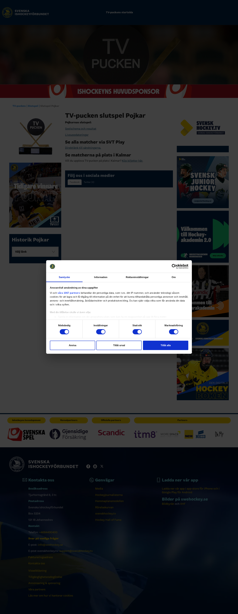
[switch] (100, 331)
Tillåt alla (166, 345)
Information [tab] (100, 277)
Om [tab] (174, 277)
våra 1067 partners (69, 292)
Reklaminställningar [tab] (137, 277)
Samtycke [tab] (64, 277)
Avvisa (72, 345)
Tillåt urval (119, 345)
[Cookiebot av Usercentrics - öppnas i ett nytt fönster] (174, 266)
